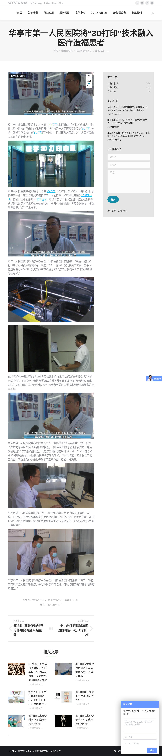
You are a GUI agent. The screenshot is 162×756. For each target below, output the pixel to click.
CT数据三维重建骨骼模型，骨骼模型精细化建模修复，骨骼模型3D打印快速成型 (37, 672)
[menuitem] (19, 13)
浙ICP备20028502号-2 (19, 751)
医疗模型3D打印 (18, 76)
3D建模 (51, 191)
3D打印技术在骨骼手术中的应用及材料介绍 (84, 719)
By (53, 600)
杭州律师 (122, 210)
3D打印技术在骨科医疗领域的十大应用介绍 (37, 719)
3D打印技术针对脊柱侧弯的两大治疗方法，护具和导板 (84, 670)
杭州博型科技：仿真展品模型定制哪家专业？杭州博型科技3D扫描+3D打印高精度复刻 (128, 109)
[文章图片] (16, 669)
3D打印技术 (40, 199)
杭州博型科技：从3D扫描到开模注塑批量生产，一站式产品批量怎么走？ (127, 121)
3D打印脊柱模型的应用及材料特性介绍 (84, 695)
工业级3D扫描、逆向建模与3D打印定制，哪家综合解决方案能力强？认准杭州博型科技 (128, 134)
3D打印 (53, 124)
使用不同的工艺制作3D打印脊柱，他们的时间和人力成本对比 (37, 698)
